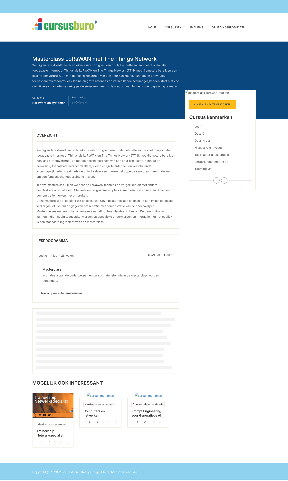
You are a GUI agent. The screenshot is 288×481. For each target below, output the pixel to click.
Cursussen (173, 27)
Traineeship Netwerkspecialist (50, 433)
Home (152, 27)
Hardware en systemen (48, 103)
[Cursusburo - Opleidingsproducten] (66, 27)
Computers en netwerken (94, 413)
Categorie (38, 97)
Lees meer (53, 405)
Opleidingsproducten (228, 27)
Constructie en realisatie (148, 404)
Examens (196, 27)
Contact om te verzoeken (212, 104)
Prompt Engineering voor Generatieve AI (146, 413)
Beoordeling (79, 97)
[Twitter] (224, 180)
